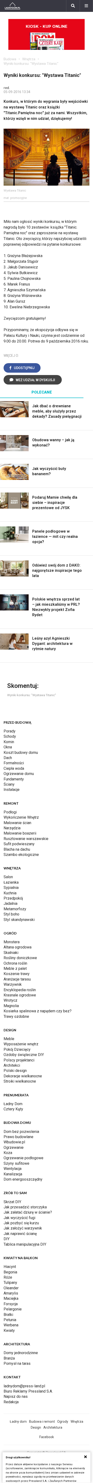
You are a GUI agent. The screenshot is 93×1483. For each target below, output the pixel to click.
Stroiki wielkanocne (20, 1081)
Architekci (12, 1065)
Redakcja (11, 1402)
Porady (10, 731)
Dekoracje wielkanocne (23, 1076)
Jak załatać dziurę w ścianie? (28, 1212)
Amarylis (11, 1293)
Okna (8, 747)
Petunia (10, 1320)
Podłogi (10, 812)
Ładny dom (18, 1421)
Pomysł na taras (17, 1363)
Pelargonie (13, 1309)
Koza (8, 1152)
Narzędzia (12, 828)
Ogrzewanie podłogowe (23, 1158)
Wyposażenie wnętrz (21, 1044)
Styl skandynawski (19, 919)
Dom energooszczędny (23, 1179)
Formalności (14, 763)
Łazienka (11, 882)
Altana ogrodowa (17, 947)
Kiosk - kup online (46, 26)
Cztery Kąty (13, 1109)
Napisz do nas (16, 1396)
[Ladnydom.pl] (12, 6)
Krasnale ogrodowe (20, 995)
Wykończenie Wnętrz (21, 817)
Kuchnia (10, 893)
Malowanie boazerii (20, 833)
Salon (8, 877)
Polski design (15, 1070)
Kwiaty (9, 1330)
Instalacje (12, 789)
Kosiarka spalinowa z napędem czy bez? (38, 1011)
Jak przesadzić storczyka (25, 1207)
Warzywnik (13, 984)
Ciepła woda (14, 768)
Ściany (9, 784)
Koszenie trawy (17, 973)
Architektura (52, 1427)
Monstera (12, 942)
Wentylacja (12, 1168)
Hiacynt (10, 1266)
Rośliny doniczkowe (20, 958)
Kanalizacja (13, 1174)
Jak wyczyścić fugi (19, 1217)
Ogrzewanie (14, 1147)
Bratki (8, 1314)
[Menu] (86, 6)
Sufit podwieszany (19, 844)
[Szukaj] (73, 6)
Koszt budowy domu (21, 752)
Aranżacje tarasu (17, 979)
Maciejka (11, 1298)
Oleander (11, 1288)
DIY (7, 1239)
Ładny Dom (13, 1104)
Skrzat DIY (12, 1202)
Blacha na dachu (17, 849)
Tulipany (10, 1282)
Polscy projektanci (19, 1060)
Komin (9, 742)
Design (36, 1427)
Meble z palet (15, 968)
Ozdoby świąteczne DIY (24, 1054)
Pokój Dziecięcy (17, 1049)
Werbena (11, 1325)
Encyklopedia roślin (20, 990)
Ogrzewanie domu (19, 773)
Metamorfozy (15, 909)
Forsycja (11, 1304)
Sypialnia (11, 887)
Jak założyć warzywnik (23, 1228)
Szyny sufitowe (16, 1163)
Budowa (10, 59)
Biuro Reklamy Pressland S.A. (28, 1391)
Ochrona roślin (15, 963)
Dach (8, 758)
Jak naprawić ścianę (20, 1233)
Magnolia (11, 1006)
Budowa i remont (42, 1421)
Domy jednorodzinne (21, 1353)
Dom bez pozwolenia (21, 1131)
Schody (10, 736)
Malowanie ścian (17, 823)
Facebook (46, 1437)
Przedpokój (13, 898)
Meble (9, 1039)
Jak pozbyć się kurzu (21, 1223)
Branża (9, 1358)
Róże (8, 1277)
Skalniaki (11, 952)
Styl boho (11, 914)
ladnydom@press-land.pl (24, 1386)
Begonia (10, 1272)
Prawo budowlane (18, 1137)
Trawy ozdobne (16, 1016)
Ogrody (62, 1421)
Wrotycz (10, 1000)
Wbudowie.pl (14, 1142)
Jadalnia (10, 903)
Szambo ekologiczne (21, 854)
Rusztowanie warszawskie (26, 838)
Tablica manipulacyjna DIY (25, 1244)
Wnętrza (28, 59)
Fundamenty (14, 779)
